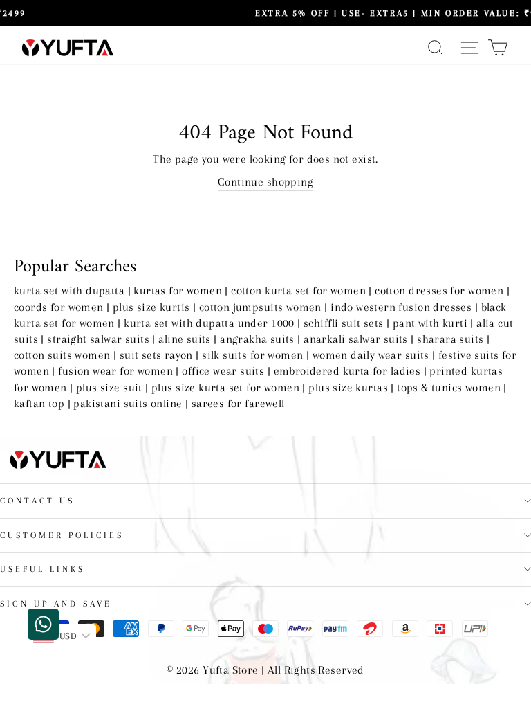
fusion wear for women (115, 371)
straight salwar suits (98, 339)
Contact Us (37, 500)
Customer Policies (62, 535)
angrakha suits (257, 339)
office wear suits (223, 371)
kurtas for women (177, 291)
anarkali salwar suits (356, 339)
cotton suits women (62, 355)
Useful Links (42, 569)
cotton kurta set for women (298, 291)
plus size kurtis (151, 307)
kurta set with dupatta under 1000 (209, 323)
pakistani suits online (127, 403)
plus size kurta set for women (225, 388)
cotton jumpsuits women (260, 307)
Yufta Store (231, 670)
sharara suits (450, 339)
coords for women (59, 307)
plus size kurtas (348, 388)
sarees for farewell (238, 403)
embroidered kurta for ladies (347, 371)
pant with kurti (430, 323)
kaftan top (39, 403)
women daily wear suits (371, 355)
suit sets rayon (156, 355)
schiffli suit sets (343, 323)
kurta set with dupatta (69, 291)
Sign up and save (56, 604)
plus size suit (109, 388)
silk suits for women (252, 355)
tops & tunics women (449, 388)
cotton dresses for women (439, 291)
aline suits (184, 339)
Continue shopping (265, 182)
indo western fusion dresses (401, 307)
